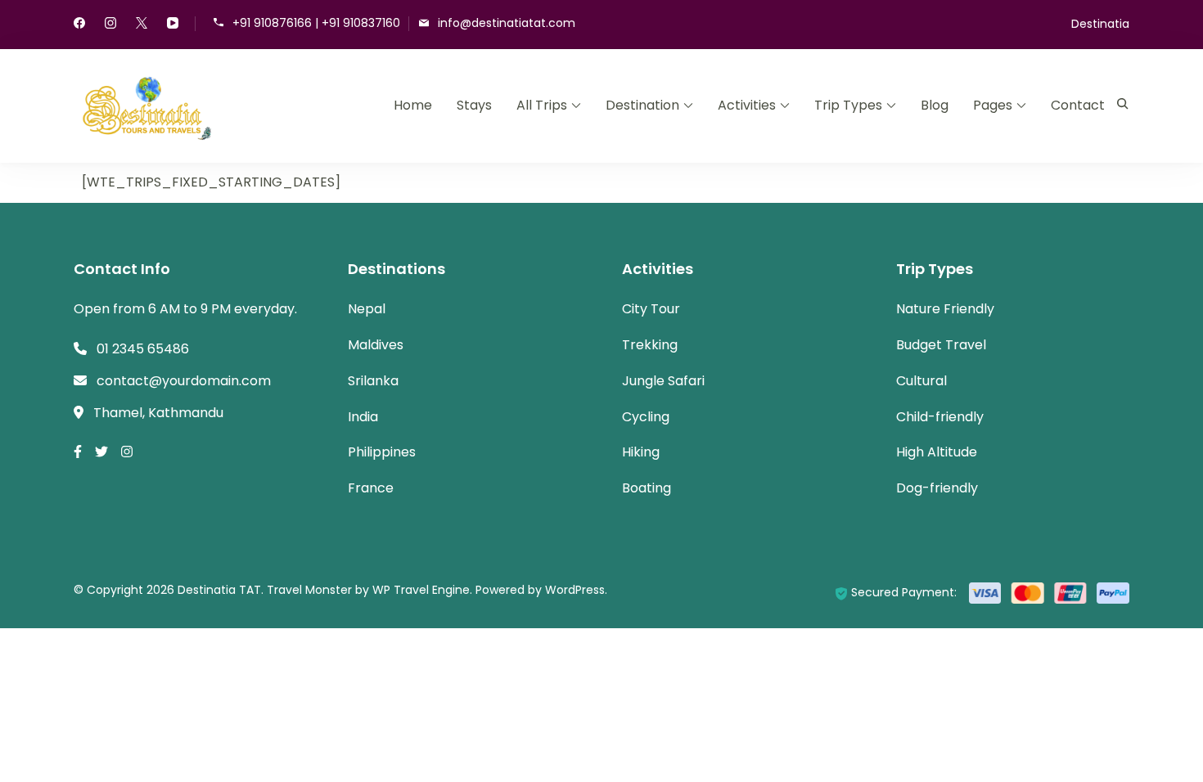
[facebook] (79, 24)
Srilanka (373, 380)
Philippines (382, 452)
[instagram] (110, 24)
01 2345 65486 (143, 348)
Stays (474, 105)
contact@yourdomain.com (184, 380)
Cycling (645, 416)
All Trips (541, 105)
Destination (642, 105)
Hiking (641, 452)
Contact (1078, 105)
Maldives (375, 344)
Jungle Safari (663, 380)
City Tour (651, 308)
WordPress (575, 590)
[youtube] (172, 24)
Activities (747, 105)
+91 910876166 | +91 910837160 (316, 22)
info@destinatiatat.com (506, 22)
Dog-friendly (937, 488)
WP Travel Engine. (422, 590)
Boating (646, 488)
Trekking (650, 344)
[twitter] (141, 24)
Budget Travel (941, 344)
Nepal (366, 308)
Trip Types (848, 105)
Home (413, 105)
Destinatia (1100, 24)
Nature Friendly (945, 308)
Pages (992, 105)
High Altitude (936, 452)
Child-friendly (940, 416)
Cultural (921, 380)
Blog (934, 105)
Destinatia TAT (219, 590)
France (371, 488)
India (363, 416)
